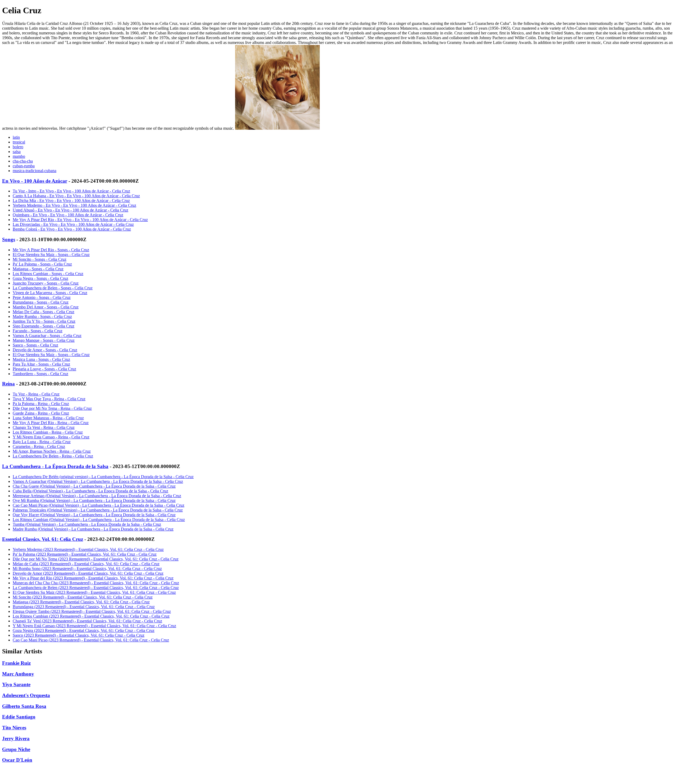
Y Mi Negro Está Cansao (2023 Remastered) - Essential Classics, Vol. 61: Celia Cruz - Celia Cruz (94, 625)
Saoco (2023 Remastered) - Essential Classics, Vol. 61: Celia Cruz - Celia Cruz (78, 635)
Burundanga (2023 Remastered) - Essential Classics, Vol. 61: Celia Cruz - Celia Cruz (84, 606)
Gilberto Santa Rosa (24, 706)
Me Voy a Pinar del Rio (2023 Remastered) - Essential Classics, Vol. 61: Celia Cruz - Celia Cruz (93, 578)
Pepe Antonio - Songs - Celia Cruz (42, 297)
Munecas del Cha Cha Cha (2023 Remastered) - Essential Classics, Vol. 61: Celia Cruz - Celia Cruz (96, 583)
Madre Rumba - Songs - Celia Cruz (42, 316)
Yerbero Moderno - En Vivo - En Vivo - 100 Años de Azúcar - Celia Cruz (74, 205)
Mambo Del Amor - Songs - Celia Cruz (46, 307)
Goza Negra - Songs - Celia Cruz (40, 278)
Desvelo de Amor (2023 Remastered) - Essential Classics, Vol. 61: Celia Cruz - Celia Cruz (88, 573)
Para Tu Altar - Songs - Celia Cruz (41, 364)
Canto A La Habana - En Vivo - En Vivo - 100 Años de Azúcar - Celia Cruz (76, 196)
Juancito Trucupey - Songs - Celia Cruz (46, 283)
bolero (18, 147)
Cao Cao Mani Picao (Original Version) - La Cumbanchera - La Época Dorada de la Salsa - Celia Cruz (98, 505)
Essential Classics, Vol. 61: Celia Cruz (42, 539)
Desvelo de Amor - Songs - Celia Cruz (45, 350)
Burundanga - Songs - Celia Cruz (40, 302)
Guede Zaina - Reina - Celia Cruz (41, 413)
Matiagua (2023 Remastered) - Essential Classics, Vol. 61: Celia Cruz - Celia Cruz (81, 602)
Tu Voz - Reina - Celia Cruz (36, 394)
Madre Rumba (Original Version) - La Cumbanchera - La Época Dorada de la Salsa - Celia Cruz (93, 529)
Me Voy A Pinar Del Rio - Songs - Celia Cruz (51, 250)
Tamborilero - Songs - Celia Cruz (40, 373)
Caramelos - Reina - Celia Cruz (39, 446)
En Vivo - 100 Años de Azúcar (34, 181)
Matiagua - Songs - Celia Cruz (38, 269)
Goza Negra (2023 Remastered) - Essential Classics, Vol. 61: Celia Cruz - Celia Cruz (83, 630)
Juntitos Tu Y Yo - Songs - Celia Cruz (44, 321)
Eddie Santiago (18, 717)
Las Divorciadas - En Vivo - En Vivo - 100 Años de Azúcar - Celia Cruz (73, 224)
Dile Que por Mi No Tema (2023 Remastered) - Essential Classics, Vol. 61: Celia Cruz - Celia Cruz (96, 559)
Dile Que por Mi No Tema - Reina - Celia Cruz (52, 408)
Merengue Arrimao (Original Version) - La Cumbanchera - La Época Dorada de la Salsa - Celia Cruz (97, 495)
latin (16, 137)
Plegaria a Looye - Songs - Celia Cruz (44, 369)
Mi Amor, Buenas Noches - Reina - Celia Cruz (52, 451)
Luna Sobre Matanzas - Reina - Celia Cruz (48, 418)
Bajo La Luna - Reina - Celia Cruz (42, 441)
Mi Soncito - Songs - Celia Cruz (39, 259)
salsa (17, 151)
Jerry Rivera (16, 738)
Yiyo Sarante (16, 684)
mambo (19, 156)
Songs (8, 239)
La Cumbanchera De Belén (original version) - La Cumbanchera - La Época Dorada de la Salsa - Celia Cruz (103, 476)
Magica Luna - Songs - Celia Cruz (41, 359)
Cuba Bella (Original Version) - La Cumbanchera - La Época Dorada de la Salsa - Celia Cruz (90, 491)
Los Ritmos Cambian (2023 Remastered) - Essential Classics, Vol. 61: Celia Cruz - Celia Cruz (91, 616)
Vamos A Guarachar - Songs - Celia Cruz (47, 335)
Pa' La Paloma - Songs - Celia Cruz (42, 264)
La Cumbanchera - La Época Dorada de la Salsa (55, 466)
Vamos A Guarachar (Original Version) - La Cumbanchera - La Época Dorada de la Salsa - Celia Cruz (98, 481)
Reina (8, 384)
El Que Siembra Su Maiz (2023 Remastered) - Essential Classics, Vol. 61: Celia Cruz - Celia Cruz (94, 592)
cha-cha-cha (23, 161)
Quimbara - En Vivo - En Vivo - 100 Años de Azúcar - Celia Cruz (68, 215)
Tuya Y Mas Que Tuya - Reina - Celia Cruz (49, 399)
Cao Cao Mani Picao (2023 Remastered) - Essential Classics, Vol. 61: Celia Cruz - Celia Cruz (91, 640)
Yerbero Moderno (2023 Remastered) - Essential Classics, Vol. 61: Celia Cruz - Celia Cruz (88, 549)
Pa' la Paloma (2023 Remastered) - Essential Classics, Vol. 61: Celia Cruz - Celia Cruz (85, 554)
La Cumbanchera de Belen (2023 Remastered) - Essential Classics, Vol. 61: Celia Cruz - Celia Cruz (96, 587)
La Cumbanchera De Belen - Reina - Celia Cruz (53, 456)
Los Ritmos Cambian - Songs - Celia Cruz (48, 273)
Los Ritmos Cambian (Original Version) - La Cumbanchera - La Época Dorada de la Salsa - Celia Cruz (99, 519)
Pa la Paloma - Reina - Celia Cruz (41, 403)
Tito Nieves (14, 727)
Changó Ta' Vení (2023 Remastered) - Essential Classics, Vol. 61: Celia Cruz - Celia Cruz (87, 621)
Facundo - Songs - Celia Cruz (37, 331)
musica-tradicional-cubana (34, 170)
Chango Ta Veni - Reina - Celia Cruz (44, 427)
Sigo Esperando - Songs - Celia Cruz (43, 326)
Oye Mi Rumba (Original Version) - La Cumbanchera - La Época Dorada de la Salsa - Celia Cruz (94, 500)
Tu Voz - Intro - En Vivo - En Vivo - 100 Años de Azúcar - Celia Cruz (71, 191)
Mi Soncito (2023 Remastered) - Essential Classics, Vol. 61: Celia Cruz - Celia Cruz (83, 597)
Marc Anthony (18, 674)
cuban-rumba (24, 166)
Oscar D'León (17, 760)
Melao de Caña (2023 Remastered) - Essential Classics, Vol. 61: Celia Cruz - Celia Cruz (86, 564)
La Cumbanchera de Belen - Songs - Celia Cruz (53, 288)
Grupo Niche (16, 749)
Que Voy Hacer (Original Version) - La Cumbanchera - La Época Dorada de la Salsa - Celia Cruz (94, 515)
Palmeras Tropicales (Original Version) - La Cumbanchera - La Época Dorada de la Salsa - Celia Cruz (98, 510)
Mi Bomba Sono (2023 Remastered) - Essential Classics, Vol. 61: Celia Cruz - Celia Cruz (87, 568)
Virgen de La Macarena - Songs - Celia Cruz (50, 292)
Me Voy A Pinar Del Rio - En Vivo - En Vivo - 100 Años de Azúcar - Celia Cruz (80, 219)
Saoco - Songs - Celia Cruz (35, 345)
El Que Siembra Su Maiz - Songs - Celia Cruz (51, 254)
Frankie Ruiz (16, 663)
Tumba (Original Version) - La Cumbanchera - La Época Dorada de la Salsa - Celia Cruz (87, 524)
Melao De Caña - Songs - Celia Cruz (43, 311)
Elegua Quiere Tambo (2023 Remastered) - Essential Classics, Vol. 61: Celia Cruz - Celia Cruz (92, 611)
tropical (19, 142)
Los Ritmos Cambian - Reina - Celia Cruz (48, 432)
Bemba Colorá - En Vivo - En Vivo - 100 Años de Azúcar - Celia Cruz (72, 229)
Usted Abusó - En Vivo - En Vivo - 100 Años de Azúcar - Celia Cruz (70, 210)
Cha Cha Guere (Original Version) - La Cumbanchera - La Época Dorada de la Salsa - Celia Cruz (94, 486)
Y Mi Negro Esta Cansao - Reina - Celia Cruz (51, 437)
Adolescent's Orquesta (26, 695)
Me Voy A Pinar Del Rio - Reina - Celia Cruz (51, 422)
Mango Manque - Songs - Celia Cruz (44, 340)
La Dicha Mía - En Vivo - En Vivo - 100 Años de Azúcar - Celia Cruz (71, 200)
